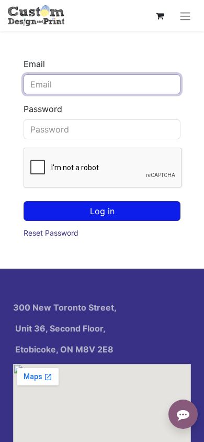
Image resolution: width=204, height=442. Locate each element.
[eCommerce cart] (159, 15)
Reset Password (51, 232)
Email (34, 64)
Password (43, 109)
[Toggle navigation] (185, 15)
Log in (102, 211)
